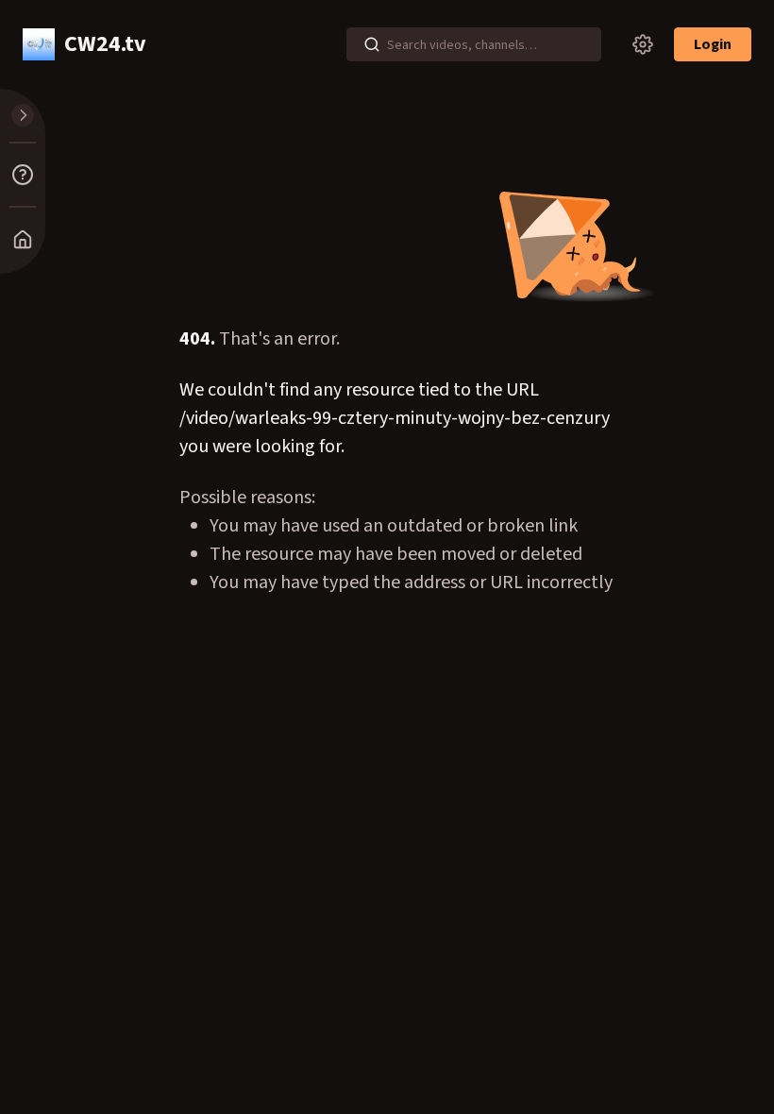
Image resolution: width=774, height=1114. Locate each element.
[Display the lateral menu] (22, 115)
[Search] (371, 44)
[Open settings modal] (643, 44)
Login (713, 44)
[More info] (23, 175)
